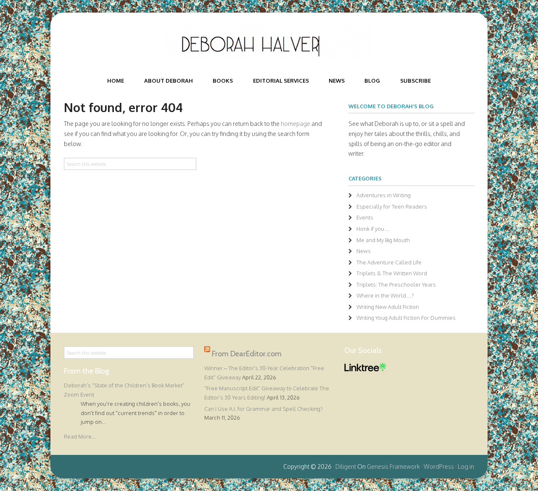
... (103, 421)
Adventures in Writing (383, 195)
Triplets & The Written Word (391, 273)
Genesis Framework (393, 466)
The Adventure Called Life (389, 262)
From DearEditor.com (247, 353)
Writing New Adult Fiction (387, 306)
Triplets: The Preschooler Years (396, 284)
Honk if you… (373, 228)
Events (364, 217)
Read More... (79, 436)
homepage (295, 123)
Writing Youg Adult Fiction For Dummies (406, 317)
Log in (466, 466)
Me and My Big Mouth (383, 240)
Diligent (345, 466)
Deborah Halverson (269, 43)
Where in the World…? (385, 295)
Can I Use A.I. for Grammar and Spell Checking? (263, 408)
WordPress (439, 466)
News (363, 251)
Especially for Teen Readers (391, 206)
